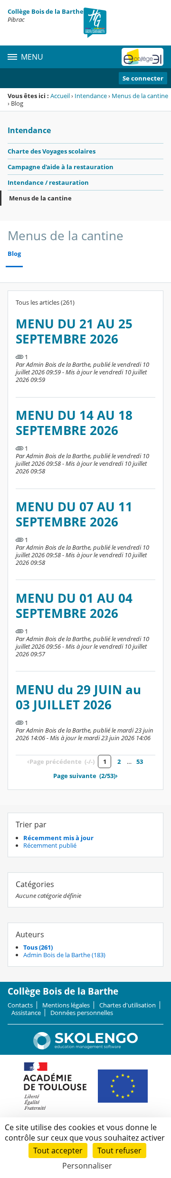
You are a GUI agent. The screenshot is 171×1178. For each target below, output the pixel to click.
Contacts (20, 1005)
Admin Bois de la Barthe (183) (64, 955)
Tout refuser (119, 1150)
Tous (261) (38, 947)
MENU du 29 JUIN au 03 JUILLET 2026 (78, 697)
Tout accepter (58, 1150)
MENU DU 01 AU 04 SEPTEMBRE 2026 (74, 606)
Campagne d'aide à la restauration (61, 167)
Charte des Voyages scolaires (51, 151)
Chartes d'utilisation (127, 1005)
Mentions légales (66, 1005)
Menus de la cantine (140, 95)
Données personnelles (81, 1012)
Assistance (26, 1012)
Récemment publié (49, 845)
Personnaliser (87, 1165)
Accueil (60, 95)
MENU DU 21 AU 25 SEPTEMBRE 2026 (74, 331)
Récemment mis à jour (58, 838)
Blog (14, 254)
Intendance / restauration (48, 182)
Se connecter (143, 78)
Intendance (91, 95)
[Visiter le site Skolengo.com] (85, 1047)
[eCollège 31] (142, 56)
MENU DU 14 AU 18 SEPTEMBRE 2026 (74, 423)
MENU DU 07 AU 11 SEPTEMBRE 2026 (74, 514)
